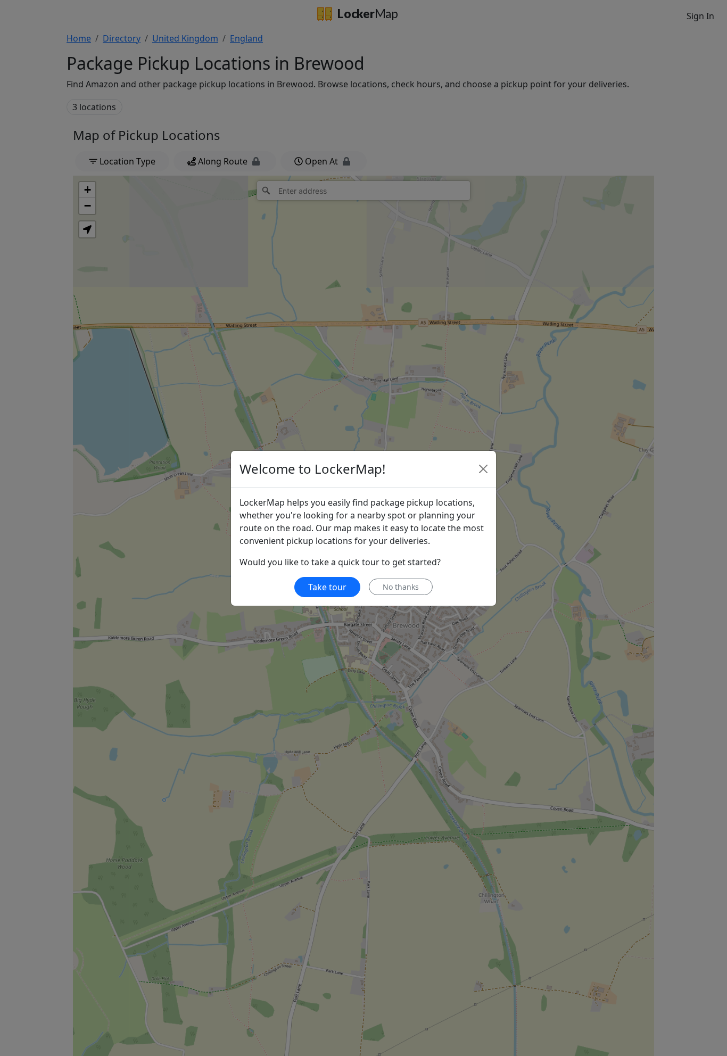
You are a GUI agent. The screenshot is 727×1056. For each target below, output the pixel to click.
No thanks (401, 587)
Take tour (327, 587)
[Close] (483, 468)
